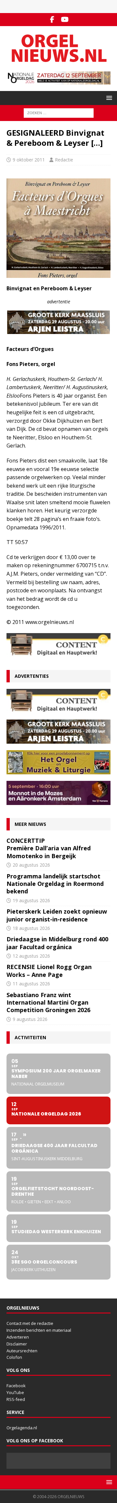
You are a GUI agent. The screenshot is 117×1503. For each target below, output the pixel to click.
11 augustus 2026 (31, 983)
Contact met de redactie (29, 1323)
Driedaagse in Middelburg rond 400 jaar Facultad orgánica (57, 942)
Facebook (16, 1386)
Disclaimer (16, 1344)
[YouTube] (65, 19)
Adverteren (17, 1337)
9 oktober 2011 (29, 160)
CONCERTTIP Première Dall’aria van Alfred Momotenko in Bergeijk (48, 848)
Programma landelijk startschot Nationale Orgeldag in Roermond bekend (55, 883)
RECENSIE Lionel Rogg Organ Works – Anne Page (49, 970)
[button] (108, 98)
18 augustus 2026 (31, 928)
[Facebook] (52, 19)
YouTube (15, 1392)
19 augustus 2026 (31, 900)
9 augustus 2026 (30, 1019)
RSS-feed (15, 1399)
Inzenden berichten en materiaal (38, 1330)
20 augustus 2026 (31, 865)
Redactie (64, 160)
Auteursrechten (21, 1351)
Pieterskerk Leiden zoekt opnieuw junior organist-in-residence (56, 915)
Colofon (14, 1357)
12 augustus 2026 (31, 956)
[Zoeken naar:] (59, 112)
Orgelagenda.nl (21, 1428)
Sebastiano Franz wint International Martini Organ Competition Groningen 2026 (48, 1002)
